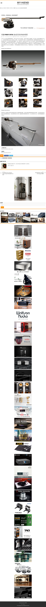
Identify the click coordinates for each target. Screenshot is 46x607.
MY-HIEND (25, 602)
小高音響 (21, 36)
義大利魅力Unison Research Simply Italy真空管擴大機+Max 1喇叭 (8, 173)
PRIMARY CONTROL (16, 36)
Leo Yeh (3, 36)
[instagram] (24, 604)
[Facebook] (22, 604)
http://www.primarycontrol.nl (6, 152)
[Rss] (21, 604)
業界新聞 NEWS (24, 36)
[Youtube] (23, 604)
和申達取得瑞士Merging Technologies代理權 (39, 172)
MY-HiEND (23, 2)
